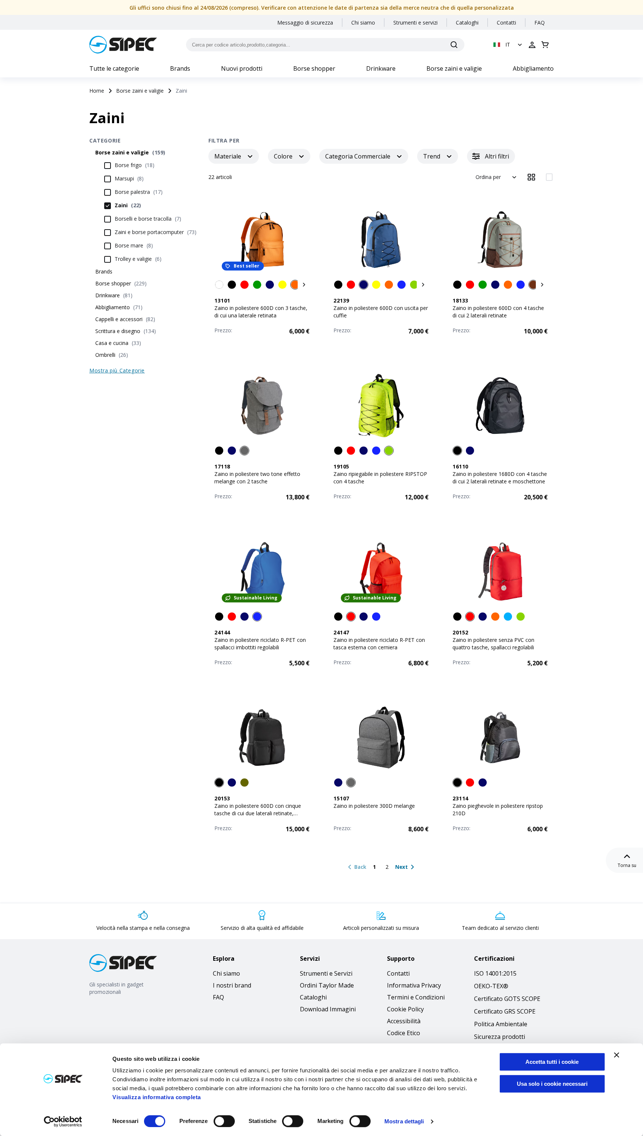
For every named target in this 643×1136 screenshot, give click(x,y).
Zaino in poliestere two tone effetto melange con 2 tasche (257, 477)
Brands (180, 68)
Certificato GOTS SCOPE (507, 999)
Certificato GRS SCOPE (504, 1011)
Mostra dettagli (404, 1121)
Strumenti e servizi (415, 22)
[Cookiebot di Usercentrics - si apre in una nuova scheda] (63, 1121)
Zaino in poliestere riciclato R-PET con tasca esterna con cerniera (379, 643)
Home (96, 90)
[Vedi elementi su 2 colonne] (549, 177)
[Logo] (123, 45)
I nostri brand (232, 985)
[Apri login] (532, 44)
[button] (508, 44)
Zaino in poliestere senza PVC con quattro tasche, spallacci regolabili (493, 643)
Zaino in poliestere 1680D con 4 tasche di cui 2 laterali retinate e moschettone (499, 477)
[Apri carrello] (545, 44)
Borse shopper (314, 68)
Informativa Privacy (414, 985)
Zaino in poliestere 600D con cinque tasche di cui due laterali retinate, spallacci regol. (257, 813)
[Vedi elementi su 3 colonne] (531, 177)
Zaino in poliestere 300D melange (374, 805)
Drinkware (381, 68)
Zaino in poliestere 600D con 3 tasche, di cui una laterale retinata (260, 311)
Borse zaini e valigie (454, 68)
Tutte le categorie (114, 68)
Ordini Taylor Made (327, 985)
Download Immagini (328, 1009)
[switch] (224, 1121)
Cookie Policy (405, 1009)
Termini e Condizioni (416, 997)
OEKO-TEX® (491, 986)
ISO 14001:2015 (495, 973)
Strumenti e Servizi (326, 973)
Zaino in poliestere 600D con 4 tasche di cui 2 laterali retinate (498, 311)
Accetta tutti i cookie (552, 1062)
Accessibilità (403, 1021)
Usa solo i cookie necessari (552, 1084)
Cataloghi (467, 22)
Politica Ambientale (500, 1024)
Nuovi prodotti (241, 68)
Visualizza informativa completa (156, 1097)
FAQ (539, 22)
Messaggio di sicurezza (305, 22)
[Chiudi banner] (616, 1054)
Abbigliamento (533, 68)
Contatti (506, 22)
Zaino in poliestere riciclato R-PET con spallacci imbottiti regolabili (260, 643)
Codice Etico (403, 1033)
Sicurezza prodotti (499, 1037)
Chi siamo (363, 22)
